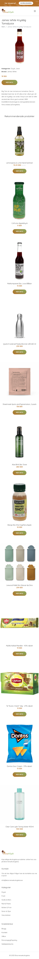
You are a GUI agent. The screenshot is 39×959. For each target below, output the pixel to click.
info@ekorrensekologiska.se (12, 880)
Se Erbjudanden (26, 3)
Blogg (4, 929)
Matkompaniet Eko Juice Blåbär (19, 284)
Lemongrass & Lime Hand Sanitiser (19, 163)
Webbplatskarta (7, 944)
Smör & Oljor (6, 911)
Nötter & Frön (6, 907)
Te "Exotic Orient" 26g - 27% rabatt (19, 706)
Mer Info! (9, 82)
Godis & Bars (6, 900)
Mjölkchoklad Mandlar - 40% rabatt (19, 646)
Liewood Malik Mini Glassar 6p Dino (19, 585)
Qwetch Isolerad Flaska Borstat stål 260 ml (19, 344)
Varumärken (6, 915)
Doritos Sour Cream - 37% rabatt (19, 766)
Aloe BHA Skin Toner (19, 465)
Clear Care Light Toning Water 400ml (20, 827)
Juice (18, 69)
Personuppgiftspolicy (9, 940)
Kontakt (4, 932)
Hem (3, 27)
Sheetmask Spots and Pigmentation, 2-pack (19, 404)
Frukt (3, 896)
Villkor (4, 936)
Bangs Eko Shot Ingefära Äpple (19, 525)
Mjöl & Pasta (6, 904)
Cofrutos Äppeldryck (20, 223)
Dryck (13, 69)
